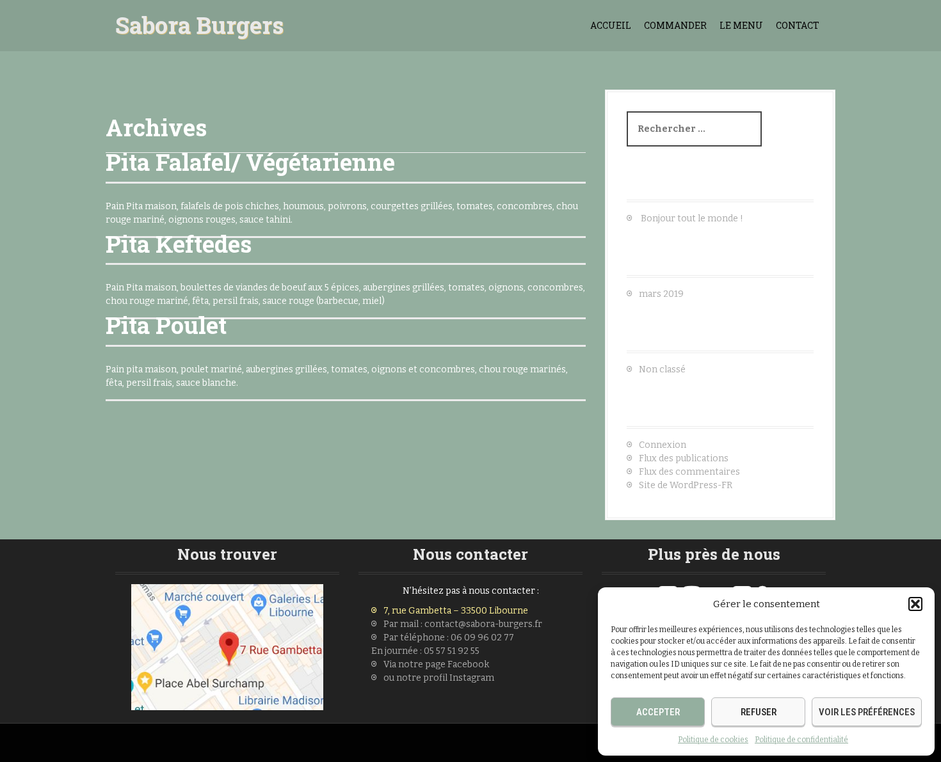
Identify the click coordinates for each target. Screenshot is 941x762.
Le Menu (741, 25)
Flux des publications (683, 458)
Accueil (610, 25)
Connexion (662, 445)
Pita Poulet (166, 325)
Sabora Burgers (199, 25)
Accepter (658, 712)
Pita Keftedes (179, 243)
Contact (797, 25)
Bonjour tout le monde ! (692, 218)
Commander (675, 25)
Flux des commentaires (689, 471)
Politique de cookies (713, 739)
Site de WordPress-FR (685, 485)
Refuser (758, 712)
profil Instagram (457, 677)
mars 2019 (661, 294)
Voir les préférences (867, 712)
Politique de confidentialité (801, 739)
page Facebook (456, 664)
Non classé (662, 369)
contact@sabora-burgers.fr (483, 624)
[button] (915, 604)
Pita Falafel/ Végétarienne (250, 162)
